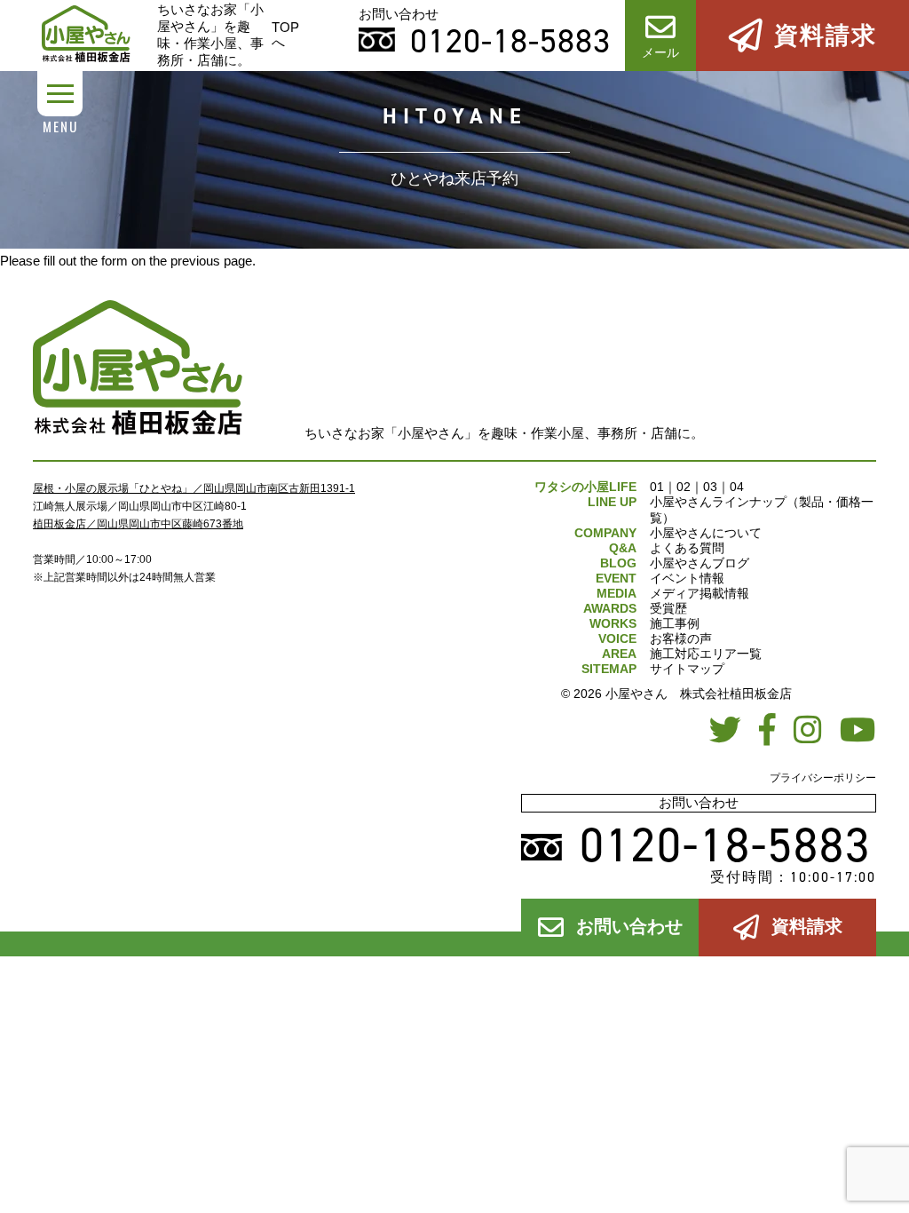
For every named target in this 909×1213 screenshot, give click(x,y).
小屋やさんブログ (699, 563)
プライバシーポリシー (823, 778)
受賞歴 (668, 608)
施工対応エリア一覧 (706, 653)
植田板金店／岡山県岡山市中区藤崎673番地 (138, 524)
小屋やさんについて (706, 533)
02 (683, 487)
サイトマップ (687, 669)
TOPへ (285, 35)
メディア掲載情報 (699, 593)
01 (657, 487)
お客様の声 (681, 638)
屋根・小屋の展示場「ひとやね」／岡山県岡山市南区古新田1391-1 (194, 488)
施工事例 (675, 623)
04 (737, 487)
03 (710, 487)
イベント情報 (687, 578)
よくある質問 (687, 548)
